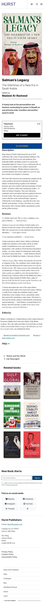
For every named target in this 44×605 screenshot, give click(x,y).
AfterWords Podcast (10, 587)
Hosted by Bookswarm (35, 600)
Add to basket (22, 135)
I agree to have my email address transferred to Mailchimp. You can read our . (22, 484)
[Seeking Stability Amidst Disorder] (32, 415)
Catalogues (7, 578)
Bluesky (11, 499)
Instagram (10, 504)
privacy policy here (12, 485)
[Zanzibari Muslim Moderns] (32, 385)
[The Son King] (32, 444)
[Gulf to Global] (12, 385)
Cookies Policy (7, 554)
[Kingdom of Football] (12, 415)
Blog (5, 583)
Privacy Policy (7, 552)
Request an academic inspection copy (17, 335)
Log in (6, 596)
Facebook (29, 499)
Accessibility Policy (9, 557)
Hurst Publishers (12, 600)
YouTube (29, 504)
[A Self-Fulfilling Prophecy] (12, 444)
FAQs (5, 574)
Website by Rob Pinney (23, 600)
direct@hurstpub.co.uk (14, 524)
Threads (11, 509)
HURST (9, 4)
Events (6, 591)
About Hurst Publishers (11, 570)
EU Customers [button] (22, 146)
